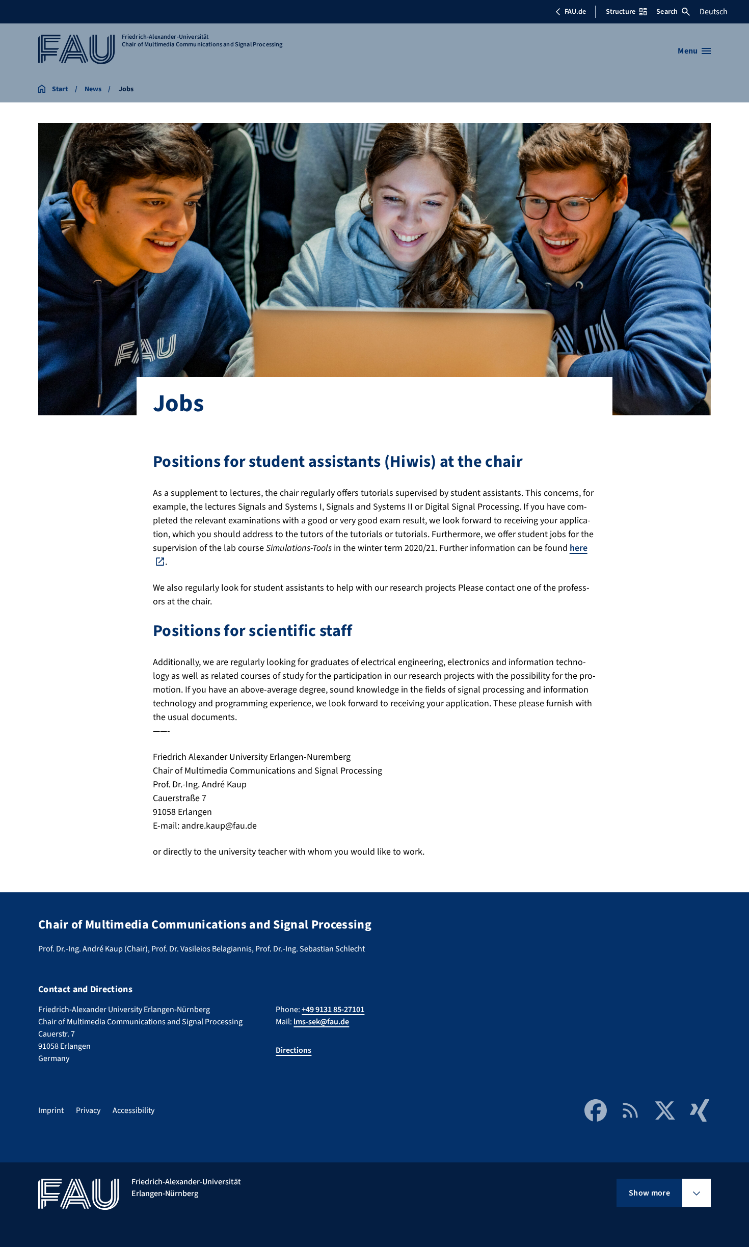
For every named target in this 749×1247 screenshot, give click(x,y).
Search (667, 12)
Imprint (51, 1110)
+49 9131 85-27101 (333, 1009)
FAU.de (575, 12)
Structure (620, 12)
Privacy (88, 1110)
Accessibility (133, 1110)
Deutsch (714, 11)
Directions (293, 1050)
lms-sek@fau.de (321, 1021)
